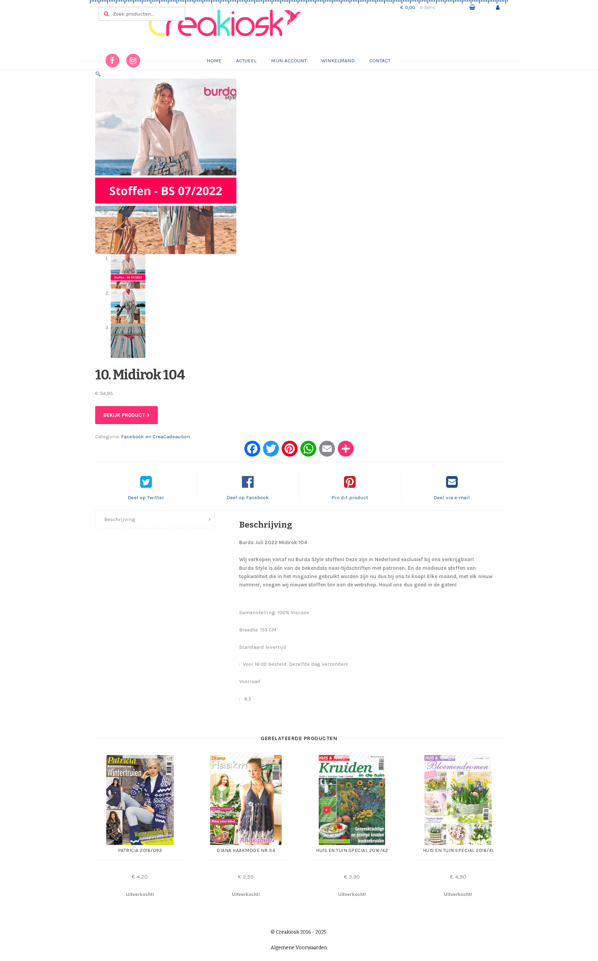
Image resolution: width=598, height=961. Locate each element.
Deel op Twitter (146, 497)
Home (214, 60)
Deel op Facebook (248, 497)
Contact (379, 60)
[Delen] (345, 451)
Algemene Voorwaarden (299, 948)
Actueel (246, 60)
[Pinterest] (289, 451)
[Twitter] (271, 451)
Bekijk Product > (126, 415)
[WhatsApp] (308, 451)
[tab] (155, 519)
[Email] (327, 451)
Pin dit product (350, 497)
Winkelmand (338, 60)
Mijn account (289, 60)
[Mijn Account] (498, 7)
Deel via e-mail (452, 497)
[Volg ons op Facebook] (112, 61)
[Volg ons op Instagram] (133, 61)
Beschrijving (119, 519)
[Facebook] (252, 451)
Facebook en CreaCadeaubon (155, 436)
